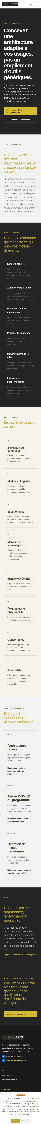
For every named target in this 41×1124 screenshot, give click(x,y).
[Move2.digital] (10, 4)
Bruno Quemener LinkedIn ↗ (14, 1060)
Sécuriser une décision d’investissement (15, 111)
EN (31, 4)
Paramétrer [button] (25, 1121)
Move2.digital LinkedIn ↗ (13, 1056)
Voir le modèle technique (20, 119)
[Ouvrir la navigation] (36, 4)
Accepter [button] (15, 1121)
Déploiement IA (8, 1075)
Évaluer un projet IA (9, 1079)
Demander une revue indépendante (20, 1014)
